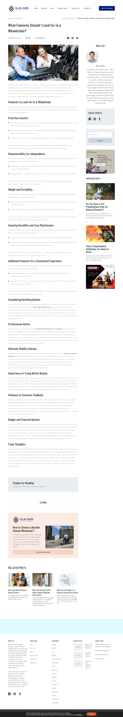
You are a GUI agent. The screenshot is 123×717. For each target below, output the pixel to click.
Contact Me (87, 8)
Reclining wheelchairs (41, 307)
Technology (55, 699)
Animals (54, 644)
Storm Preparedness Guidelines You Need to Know (97, 249)
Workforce (55, 703)
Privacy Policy (62, 8)
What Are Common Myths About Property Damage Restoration (41, 592)
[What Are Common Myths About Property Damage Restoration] (43, 580)
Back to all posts (16, 18)
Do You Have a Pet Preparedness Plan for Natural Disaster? (97, 206)
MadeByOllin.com (100, 659)
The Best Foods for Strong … (88, 654)
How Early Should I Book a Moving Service (17, 591)
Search (100, 141)
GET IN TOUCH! (107, 8)
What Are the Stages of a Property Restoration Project (67, 591)
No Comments (40, 38)
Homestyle (55, 670)
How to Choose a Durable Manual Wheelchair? (26, 528)
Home (35, 8)
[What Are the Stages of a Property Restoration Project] (67, 580)
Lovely (43, 502)
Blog (52, 8)
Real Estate (55, 692)
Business (54, 655)
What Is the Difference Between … (89, 646)
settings (79, 715)
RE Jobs (54, 688)
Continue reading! (43, 552)
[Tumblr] (99, 119)
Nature (54, 681)
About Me (44, 8)
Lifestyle (54, 674)
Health (54, 666)
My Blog (54, 677)
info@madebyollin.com (101, 654)
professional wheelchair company (49, 329)
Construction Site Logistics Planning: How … (89, 664)
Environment (55, 663)
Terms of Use (75, 8)
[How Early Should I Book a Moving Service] (19, 580)
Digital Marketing (57, 659)
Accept (91, 714)
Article (28, 38)
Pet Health (55, 684)
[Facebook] (89, 119)
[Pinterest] (94, 119)
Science (54, 695)
